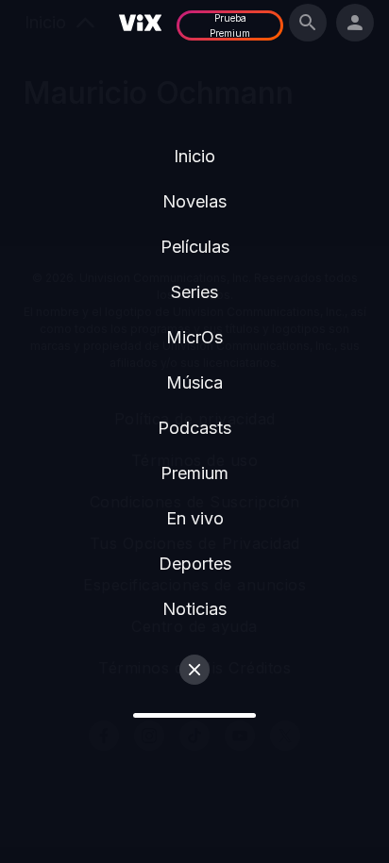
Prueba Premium (230, 25)
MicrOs (194, 337)
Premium (194, 473)
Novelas (194, 201)
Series (194, 292)
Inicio (194, 156)
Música (194, 382)
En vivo (195, 518)
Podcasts (194, 428)
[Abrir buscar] (308, 22)
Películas (195, 247)
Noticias (194, 609)
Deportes (195, 563)
